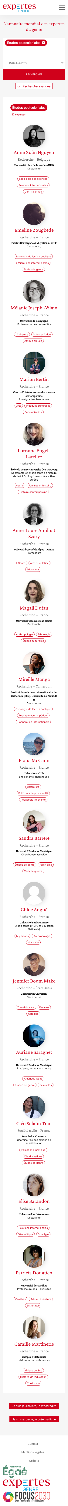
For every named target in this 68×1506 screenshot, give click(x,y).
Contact (33, 1443)
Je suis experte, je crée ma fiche (34, 1419)
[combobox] (34, 47)
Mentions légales (32, 1452)
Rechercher (34, 74)
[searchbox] (34, 51)
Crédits (34, 1460)
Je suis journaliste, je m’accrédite (34, 1406)
